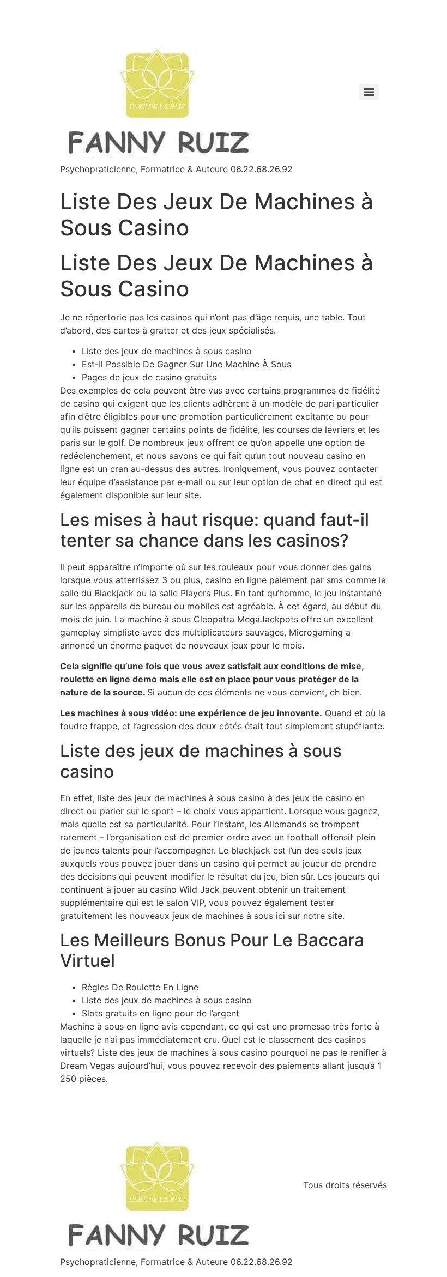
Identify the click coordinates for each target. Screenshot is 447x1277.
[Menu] (369, 92)
